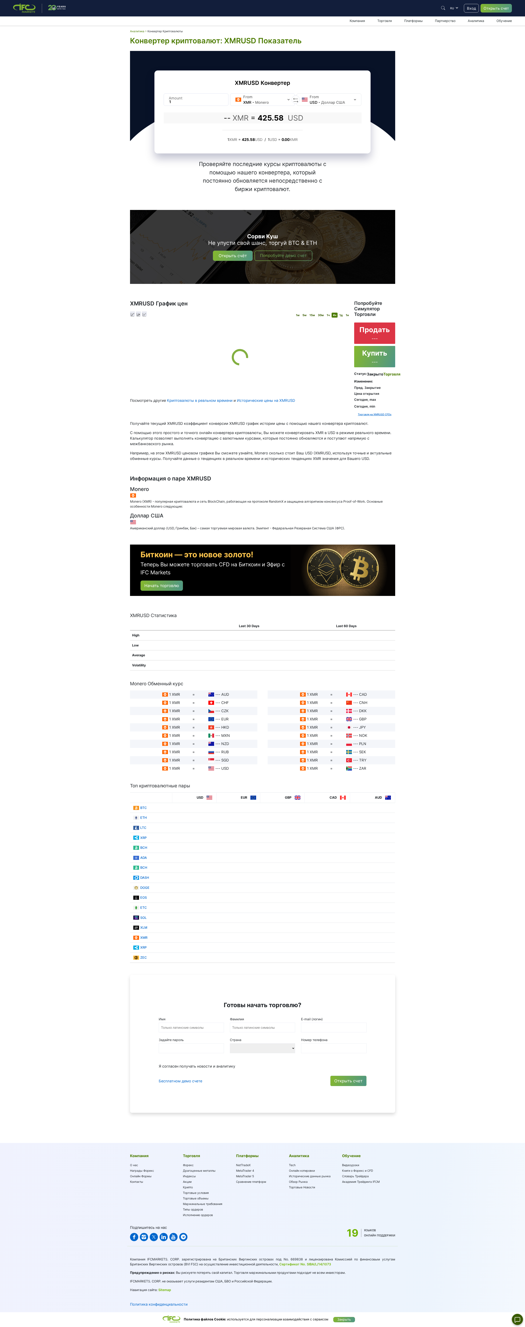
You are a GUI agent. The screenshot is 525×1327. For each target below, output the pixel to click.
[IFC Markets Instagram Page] (144, 1237)
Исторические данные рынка (310, 1176)
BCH (143, 848)
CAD (363, 694)
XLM (143, 928)
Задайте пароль (171, 1040)
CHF (225, 702)
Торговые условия (196, 1193)
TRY (362, 760)
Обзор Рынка (298, 1181)
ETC (143, 908)
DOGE (145, 888)
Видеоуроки (350, 1165)
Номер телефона (314, 1040)
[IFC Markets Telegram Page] (183, 1237)
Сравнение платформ (251, 1181)
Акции (187, 1181)
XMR (143, 938)
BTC (143, 808)
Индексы (189, 1176)
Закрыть (344, 1319)
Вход (471, 8)
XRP (143, 838)
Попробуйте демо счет (283, 255)
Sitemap (164, 1290)
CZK (225, 711)
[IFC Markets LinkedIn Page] (164, 1237)
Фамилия (237, 1019)
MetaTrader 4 (245, 1170)
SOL (143, 918)
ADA (143, 858)
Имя (162, 1019)
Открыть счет (496, 8)
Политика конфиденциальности (159, 1304)
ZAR (362, 768)
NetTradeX (243, 1165)
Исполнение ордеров (198, 1215)
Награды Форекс (142, 1170)
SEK (362, 752)
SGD (225, 760)
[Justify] (443, 8)
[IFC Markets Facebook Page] (134, 1237)
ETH (143, 818)
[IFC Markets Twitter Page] (154, 1237)
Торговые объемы (196, 1198)
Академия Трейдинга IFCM (361, 1181)
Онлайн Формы (141, 1176)
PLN (362, 744)
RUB (225, 752)
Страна (235, 1040)
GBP (362, 719)
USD (225, 768)
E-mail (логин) (312, 1019)
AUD (225, 694)
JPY (362, 727)
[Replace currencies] (296, 100)
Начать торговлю (161, 585)
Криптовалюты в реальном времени (200, 400)
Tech (292, 1165)
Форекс (188, 1165)
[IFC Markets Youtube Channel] (173, 1237)
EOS (143, 898)
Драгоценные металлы (199, 1170)
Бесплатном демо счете (180, 1081)
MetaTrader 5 (245, 1176)
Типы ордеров (193, 1209)
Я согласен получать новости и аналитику (197, 1066)
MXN (225, 735)
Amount (176, 98)
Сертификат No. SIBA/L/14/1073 (305, 1264)
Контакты (136, 1181)
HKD (225, 727)
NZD (225, 744)
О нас (134, 1165)
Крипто (188, 1187)
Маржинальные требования (202, 1204)
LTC (143, 828)
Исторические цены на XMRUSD (266, 400)
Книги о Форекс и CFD (357, 1170)
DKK (363, 711)
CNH (363, 702)
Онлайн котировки (302, 1170)
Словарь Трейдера (355, 1176)
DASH (144, 878)
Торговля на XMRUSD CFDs (374, 414)
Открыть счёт (233, 255)
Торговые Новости (302, 1187)
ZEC (143, 958)
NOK (363, 735)
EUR (225, 719)
